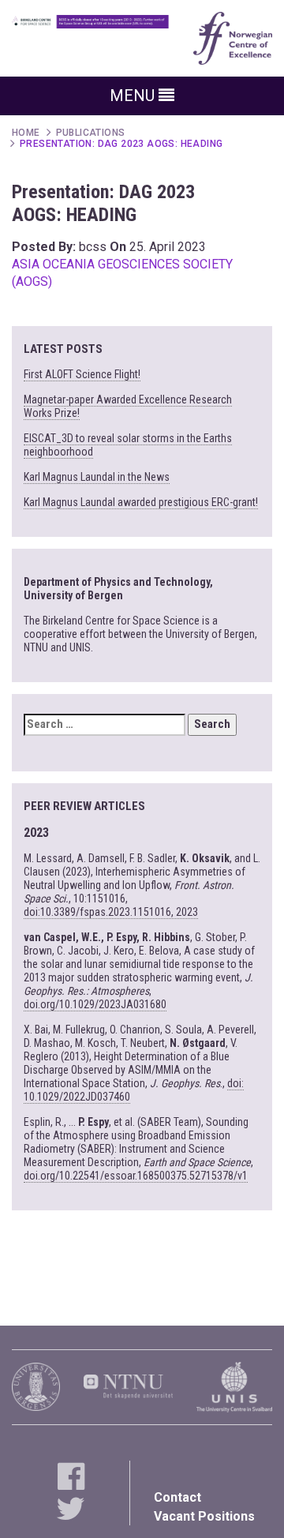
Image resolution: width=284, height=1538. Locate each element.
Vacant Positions (204, 1516)
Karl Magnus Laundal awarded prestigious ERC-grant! (141, 502)
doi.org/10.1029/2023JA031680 (95, 1004)
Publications (90, 132)
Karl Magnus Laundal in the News (97, 477)
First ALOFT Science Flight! (82, 374)
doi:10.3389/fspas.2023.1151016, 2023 (111, 912)
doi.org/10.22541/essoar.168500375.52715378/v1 (136, 1175)
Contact (177, 1497)
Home (26, 132)
